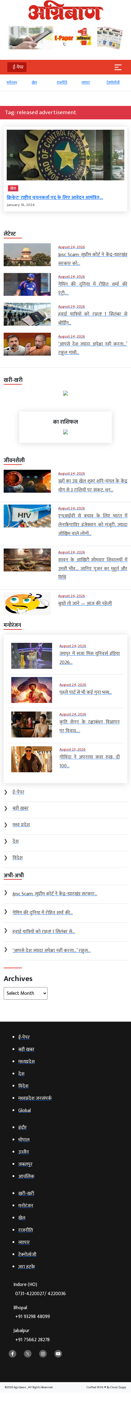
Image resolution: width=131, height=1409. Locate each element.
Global (117, 82)
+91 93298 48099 (32, 1317)
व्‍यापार (66, 82)
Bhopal (31, 1312)
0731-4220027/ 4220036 (40, 1294)
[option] (21, 85)
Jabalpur (31, 1335)
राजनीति (42, 82)
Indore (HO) (39, 1289)
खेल (15, 82)
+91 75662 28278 (32, 1340)
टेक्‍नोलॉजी (94, 82)
